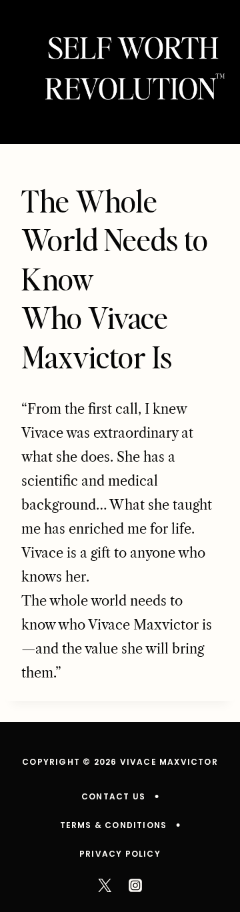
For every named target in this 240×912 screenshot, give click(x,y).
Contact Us (113, 796)
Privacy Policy (120, 853)
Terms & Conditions (113, 825)
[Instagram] (135, 885)
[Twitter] (104, 885)
